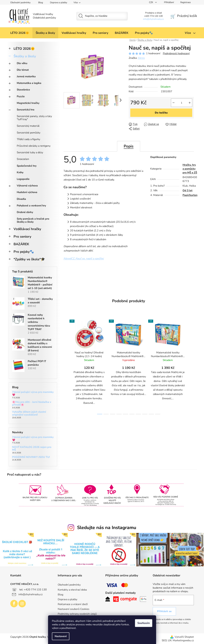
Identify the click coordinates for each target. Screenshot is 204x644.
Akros (141, 58)
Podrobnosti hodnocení (176, 53)
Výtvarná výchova (27, 185)
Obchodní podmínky (20, 2)
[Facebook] (14, 603)
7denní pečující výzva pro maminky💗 (33, 393)
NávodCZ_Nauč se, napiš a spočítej (84, 258)
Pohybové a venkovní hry (31, 205)
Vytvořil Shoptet (184, 637)
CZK (151, 2)
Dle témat (23, 70)
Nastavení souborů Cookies (73, 609)
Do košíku (161, 112)
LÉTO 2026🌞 (24, 48)
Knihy (20, 172)
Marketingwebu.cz (183, 640)
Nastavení (61, 636)
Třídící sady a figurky (28, 139)
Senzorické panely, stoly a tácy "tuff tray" (34, 117)
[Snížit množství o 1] (173, 103)
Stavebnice (23, 89)
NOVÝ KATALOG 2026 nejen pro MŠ (31, 448)
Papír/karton (190, 195)
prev (66, 366)
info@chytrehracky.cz (30, 594)
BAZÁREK (21, 244)
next (191, 366)
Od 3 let (187, 190)
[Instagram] (22, 603)
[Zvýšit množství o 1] (189, 103)
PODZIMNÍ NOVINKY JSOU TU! (31, 457)
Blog (40, 2)
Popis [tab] (129, 146)
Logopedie (23, 179)
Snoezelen (23, 159)
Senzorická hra (25, 109)
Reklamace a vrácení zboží (73, 604)
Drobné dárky (25, 212)
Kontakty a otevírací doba (72, 590)
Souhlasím (143, 623)
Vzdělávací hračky (27, 229)
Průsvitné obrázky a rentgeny (33, 146)
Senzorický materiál (28, 126)
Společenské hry (26, 166)
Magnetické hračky (28, 103)
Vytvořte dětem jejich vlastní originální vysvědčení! (29, 413)
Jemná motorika (26, 76)
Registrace (185, 2)
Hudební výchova (27, 192)
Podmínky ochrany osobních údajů (77, 614)
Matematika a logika (29, 83)
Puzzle (21, 96)
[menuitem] (19, 32)
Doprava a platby (58, 2)
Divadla (21, 199)
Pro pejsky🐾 (24, 251)
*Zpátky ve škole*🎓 (29, 259)
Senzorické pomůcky (28, 132)
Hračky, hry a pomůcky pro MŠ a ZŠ (190, 168)
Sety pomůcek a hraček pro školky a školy (33, 220)
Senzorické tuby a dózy (30, 152)
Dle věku (22, 63)
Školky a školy (25, 56)
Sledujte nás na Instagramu (106, 527)
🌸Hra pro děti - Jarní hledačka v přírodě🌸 (31, 403)
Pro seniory (22, 236)
